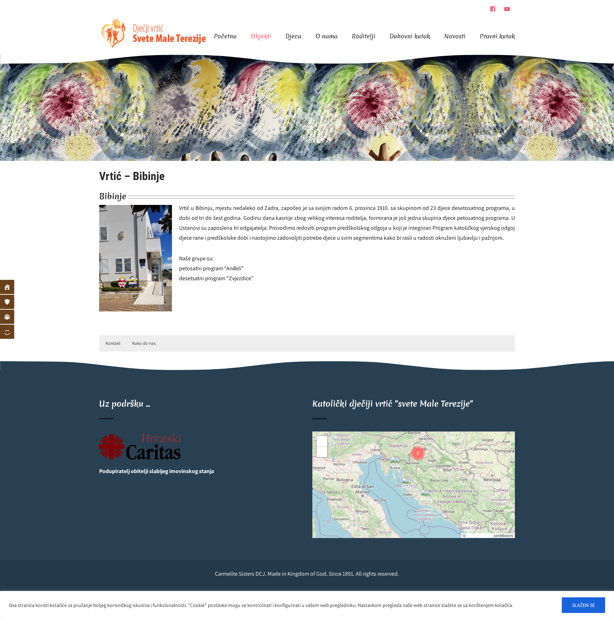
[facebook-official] (492, 9)
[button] (428, 497)
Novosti (454, 36)
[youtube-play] (507, 9)
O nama (327, 36)
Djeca (293, 36)
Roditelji (363, 36)
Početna (225, 36)
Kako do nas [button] (144, 343)
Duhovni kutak (409, 36)
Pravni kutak (497, 36)
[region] (307, 605)
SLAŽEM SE (583, 605)
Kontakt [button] (113, 343)
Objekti (261, 36)
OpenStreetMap (480, 535)
